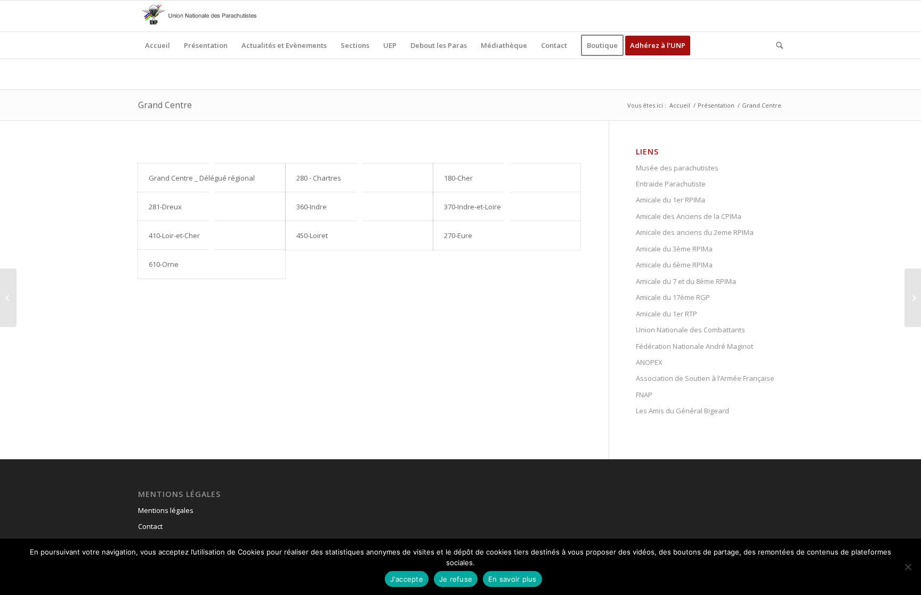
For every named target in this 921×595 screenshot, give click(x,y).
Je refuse (455, 579)
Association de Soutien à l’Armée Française (705, 378)
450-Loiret (312, 235)
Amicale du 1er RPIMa (670, 200)
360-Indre (311, 206)
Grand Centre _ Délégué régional (202, 178)
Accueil (679, 105)
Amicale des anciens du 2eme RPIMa (695, 232)
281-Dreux (165, 206)
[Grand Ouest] (8, 297)
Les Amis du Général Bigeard (682, 410)
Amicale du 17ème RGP (673, 297)
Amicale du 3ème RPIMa (674, 249)
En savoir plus (512, 579)
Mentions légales (165, 510)
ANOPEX (649, 362)
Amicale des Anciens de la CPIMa (688, 216)
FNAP (644, 395)
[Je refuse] (907, 566)
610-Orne (164, 264)
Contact (150, 526)
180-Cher (458, 178)
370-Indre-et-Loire (472, 206)
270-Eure (458, 235)
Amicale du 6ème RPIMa (674, 265)
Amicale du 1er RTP (666, 314)
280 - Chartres (318, 178)
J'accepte (406, 579)
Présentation (716, 105)
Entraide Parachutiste (671, 184)
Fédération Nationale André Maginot (694, 346)
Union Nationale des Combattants (690, 330)
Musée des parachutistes (677, 168)
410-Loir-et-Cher (174, 235)
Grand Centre (165, 105)
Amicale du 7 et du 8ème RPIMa (686, 281)
